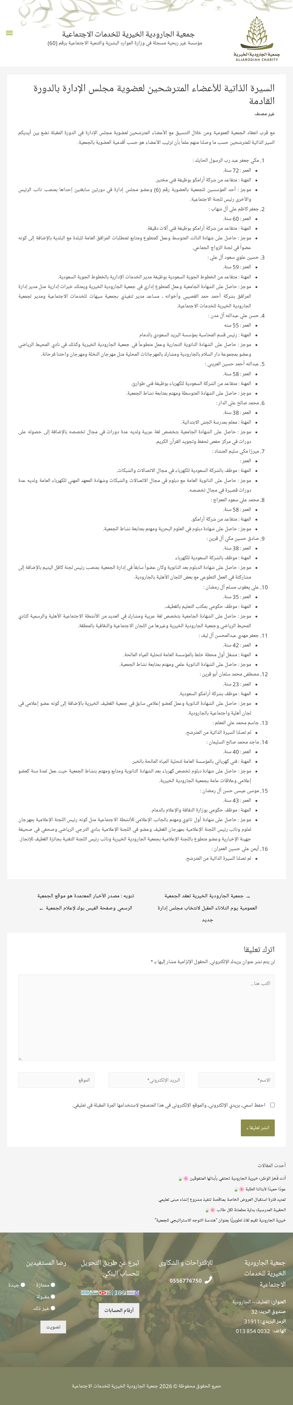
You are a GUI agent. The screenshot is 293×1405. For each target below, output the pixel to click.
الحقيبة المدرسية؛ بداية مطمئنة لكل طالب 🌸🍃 (245, 1209)
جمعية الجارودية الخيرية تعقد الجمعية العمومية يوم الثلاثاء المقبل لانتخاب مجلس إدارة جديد (207, 897)
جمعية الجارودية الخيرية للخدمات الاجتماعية (128, 34)
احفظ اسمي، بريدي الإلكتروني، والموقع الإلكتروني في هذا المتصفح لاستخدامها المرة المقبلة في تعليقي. (168, 1105)
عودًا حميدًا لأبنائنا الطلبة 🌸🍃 (259, 1189)
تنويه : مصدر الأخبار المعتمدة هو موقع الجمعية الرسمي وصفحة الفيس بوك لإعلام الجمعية (85, 897)
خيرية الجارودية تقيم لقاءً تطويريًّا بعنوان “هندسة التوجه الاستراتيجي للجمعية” (220, 1220)
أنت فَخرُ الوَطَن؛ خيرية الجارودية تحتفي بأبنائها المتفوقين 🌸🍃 (231, 1178)
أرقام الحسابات (119, 1310)
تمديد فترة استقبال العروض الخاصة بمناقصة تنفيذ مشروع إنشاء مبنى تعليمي (222, 1199)
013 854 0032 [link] (253, 1331)
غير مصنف (264, 113)
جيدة (13, 1285)
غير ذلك (41, 1308)
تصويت (53, 1327)
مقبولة (42, 1297)
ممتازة (42, 1285)
